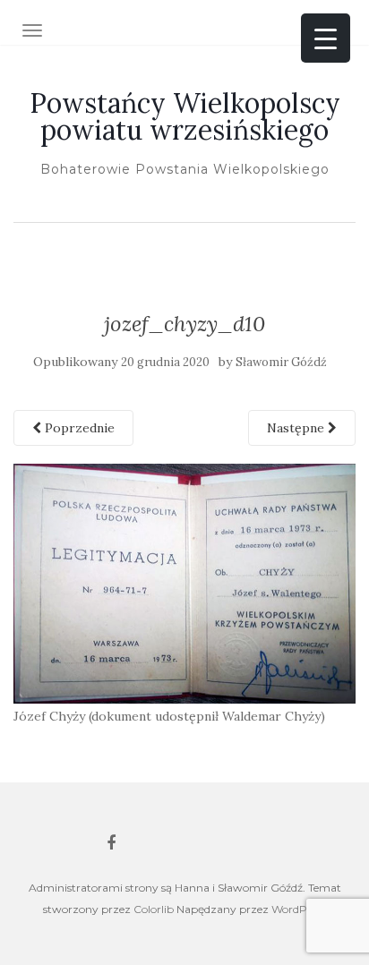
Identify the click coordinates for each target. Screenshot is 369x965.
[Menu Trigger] (325, 38)
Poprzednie (78, 428)
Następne (297, 428)
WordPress (298, 909)
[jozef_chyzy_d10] (184, 583)
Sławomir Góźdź (281, 362)
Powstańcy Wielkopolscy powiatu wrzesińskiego (185, 116)
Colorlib (153, 909)
